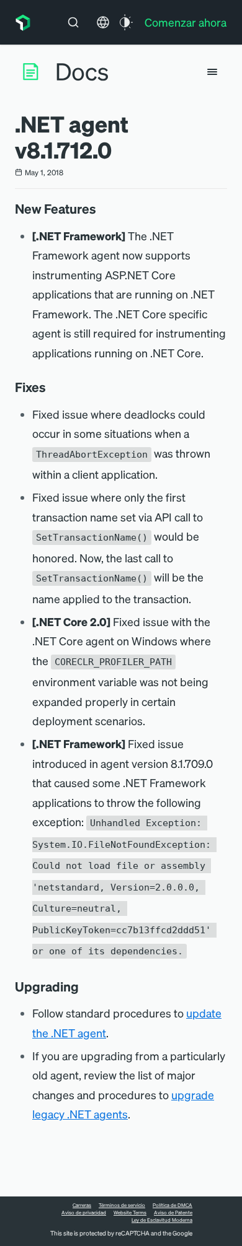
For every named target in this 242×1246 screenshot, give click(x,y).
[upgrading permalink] (85, 986)
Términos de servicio (122, 1205)
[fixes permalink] (52, 387)
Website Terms (130, 1212)
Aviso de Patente (173, 1212)
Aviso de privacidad (83, 1212)
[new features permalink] (102, 208)
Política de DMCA (172, 1205)
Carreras (82, 1205)
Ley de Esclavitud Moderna (162, 1220)
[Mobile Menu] (212, 72)
